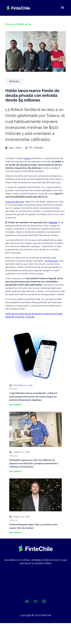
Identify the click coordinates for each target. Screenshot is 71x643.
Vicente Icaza (51, 261)
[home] (18, 8)
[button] (63, 8)
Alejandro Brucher (14, 201)
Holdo (27, 158)
